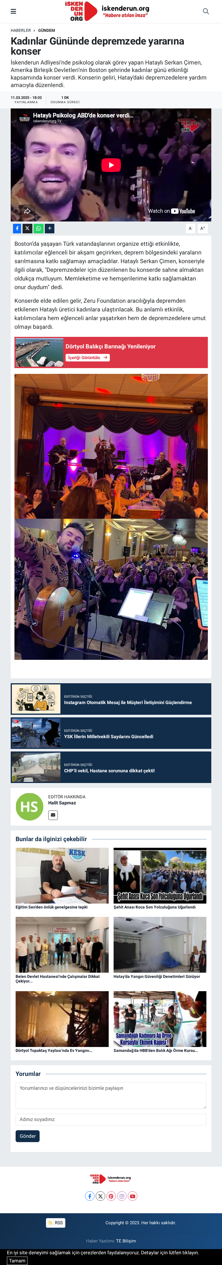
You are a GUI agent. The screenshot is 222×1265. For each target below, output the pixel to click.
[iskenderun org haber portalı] (108, 11)
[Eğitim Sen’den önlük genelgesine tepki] (62, 875)
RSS (58, 1222)
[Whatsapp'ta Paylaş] (39, 228)
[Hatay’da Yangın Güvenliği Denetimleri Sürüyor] (160, 944)
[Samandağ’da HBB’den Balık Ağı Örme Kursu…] (160, 1019)
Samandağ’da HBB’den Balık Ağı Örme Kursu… (156, 1050)
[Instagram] (122, 1196)
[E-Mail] (53, 815)
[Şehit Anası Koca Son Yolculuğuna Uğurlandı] (160, 875)
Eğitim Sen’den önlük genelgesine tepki (52, 907)
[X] (100, 1196)
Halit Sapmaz (62, 803)
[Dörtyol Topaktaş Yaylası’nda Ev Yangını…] (62, 1019)
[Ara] (205, 11)
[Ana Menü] (13, 11)
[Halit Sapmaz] (29, 806)
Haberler (21, 30)
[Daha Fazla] (49, 228)
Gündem (46, 30)
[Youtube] (132, 1196)
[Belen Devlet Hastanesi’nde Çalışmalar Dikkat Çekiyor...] (62, 944)
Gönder (28, 1136)
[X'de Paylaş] (27, 228)
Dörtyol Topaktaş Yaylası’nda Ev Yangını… (54, 1050)
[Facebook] (90, 1196)
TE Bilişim (126, 1241)
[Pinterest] (111, 1196)
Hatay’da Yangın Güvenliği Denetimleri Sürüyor (157, 976)
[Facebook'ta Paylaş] (17, 228)
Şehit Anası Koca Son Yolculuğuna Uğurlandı (155, 907)
